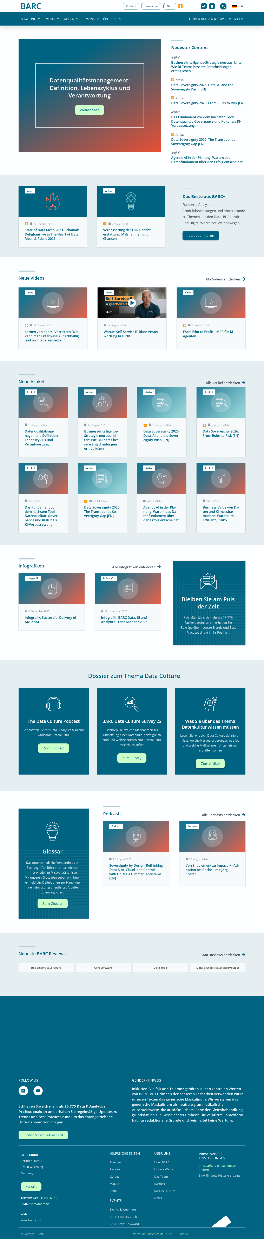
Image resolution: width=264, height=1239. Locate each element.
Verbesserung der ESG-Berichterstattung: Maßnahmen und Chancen (127, 234)
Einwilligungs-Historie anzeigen (220, 1175)
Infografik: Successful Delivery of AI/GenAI (50, 619)
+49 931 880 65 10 (45, 1198)
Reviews (89, 19)
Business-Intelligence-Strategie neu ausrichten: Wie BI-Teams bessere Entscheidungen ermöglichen (207, 66)
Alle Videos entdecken (223, 279)
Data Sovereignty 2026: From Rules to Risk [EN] (208, 103)
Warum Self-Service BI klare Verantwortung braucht (131, 333)
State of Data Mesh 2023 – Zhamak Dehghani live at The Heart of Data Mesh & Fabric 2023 (52, 234)
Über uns (110, 19)
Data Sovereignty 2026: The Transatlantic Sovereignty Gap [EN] (203, 141)
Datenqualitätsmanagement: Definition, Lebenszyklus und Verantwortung (42, 437)
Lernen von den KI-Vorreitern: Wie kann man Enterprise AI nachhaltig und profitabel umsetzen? (52, 336)
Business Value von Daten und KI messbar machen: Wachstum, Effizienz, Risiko (221, 513)
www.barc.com (31, 1220)
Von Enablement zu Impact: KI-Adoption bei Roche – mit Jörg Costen (212, 869)
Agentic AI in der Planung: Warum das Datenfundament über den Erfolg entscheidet (207, 159)
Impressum (138, 1234)
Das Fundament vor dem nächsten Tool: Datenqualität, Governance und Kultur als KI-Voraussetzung (206, 121)
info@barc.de (40, 1204)
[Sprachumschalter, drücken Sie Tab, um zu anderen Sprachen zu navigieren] (237, 6)
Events (50, 19)
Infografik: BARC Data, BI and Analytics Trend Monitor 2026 (124, 619)
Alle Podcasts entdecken (221, 815)
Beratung (28, 19)
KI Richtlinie (182, 1234)
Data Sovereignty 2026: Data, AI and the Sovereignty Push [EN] (202, 87)
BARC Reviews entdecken (220, 955)
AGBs (169, 1234)
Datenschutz (155, 1234)
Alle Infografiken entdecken (134, 567)
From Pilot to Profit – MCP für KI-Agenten (208, 333)
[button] (223, 6)
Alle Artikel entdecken (223, 383)
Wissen (69, 19)
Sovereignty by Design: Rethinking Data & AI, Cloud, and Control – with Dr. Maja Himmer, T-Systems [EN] (136, 871)
